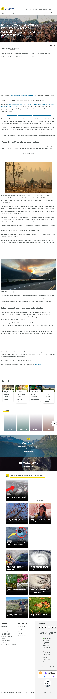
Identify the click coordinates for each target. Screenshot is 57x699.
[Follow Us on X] (55, 627)
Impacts (16, 13)
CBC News (38, 364)
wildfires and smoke (11, 138)
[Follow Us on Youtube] (46, 627)
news (5, 13)
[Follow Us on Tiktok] (49, 627)
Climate (11, 13)
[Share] (2, 45)
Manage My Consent (6, 636)
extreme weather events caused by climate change (31, 98)
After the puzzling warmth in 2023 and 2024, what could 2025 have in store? (29, 115)
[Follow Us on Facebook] (39, 627)
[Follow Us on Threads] (52, 627)
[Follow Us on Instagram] (42, 627)
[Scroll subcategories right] (54, 423)
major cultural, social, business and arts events (24, 96)
